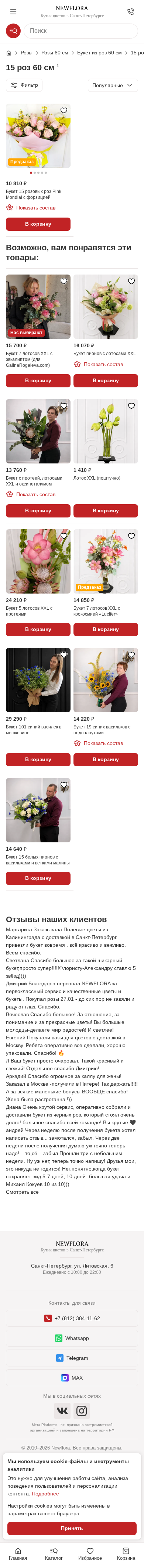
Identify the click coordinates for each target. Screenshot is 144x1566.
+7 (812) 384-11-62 (77, 1318)
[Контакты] (130, 11)
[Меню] (13, 11)
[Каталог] (13, 31)
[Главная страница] (12, 53)
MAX (77, 1378)
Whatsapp (77, 1338)
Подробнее (45, 1494)
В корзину (38, 224)
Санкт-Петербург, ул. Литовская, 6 (72, 1266)
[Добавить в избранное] (64, 110)
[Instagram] (81, 1411)
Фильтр (29, 85)
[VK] (62, 1411)
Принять (72, 1528)
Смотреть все (22, 1192)
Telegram (77, 1358)
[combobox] (113, 85)
